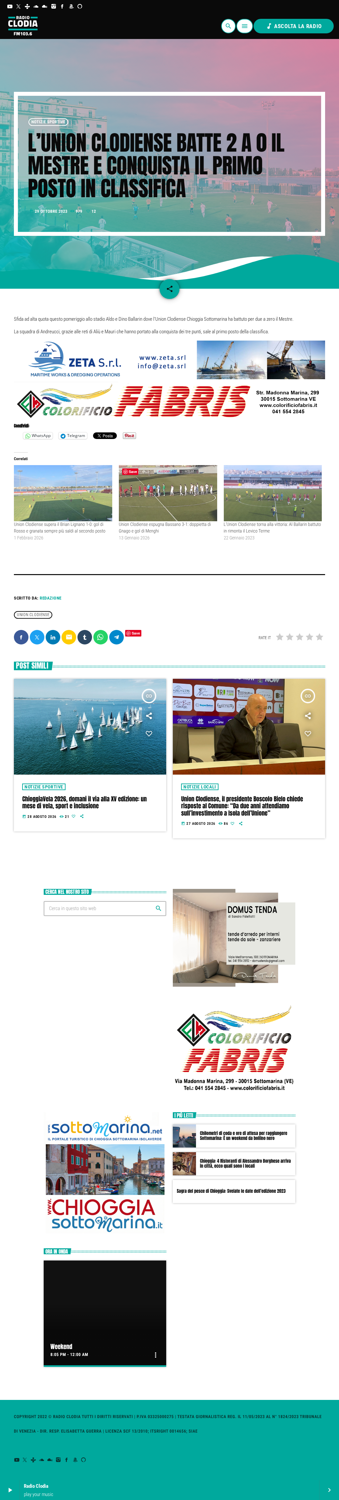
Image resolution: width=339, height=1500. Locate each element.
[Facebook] (62, 6)
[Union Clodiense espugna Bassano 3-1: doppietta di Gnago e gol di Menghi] (168, 493)
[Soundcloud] (36, 6)
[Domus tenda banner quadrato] (234, 985)
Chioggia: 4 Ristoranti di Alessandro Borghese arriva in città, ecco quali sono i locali (245, 1164)
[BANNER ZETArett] (169, 378)
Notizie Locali (199, 786)
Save (136, 633)
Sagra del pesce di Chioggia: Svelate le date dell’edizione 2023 (231, 1191)
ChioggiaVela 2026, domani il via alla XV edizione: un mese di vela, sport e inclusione (84, 802)
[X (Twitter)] (19, 6)
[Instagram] (54, 6)
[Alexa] (80, 6)
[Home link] (22, 26)
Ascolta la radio (294, 26)
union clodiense (33, 615)
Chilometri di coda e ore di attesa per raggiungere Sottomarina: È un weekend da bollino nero (243, 1136)
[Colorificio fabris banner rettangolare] (169, 418)
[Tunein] (27, 6)
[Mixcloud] (45, 6)
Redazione (51, 598)
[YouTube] (10, 6)
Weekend (61, 1346)
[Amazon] (71, 6)
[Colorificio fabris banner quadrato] (234, 1097)
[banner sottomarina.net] (105, 1233)
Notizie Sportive (48, 122)
